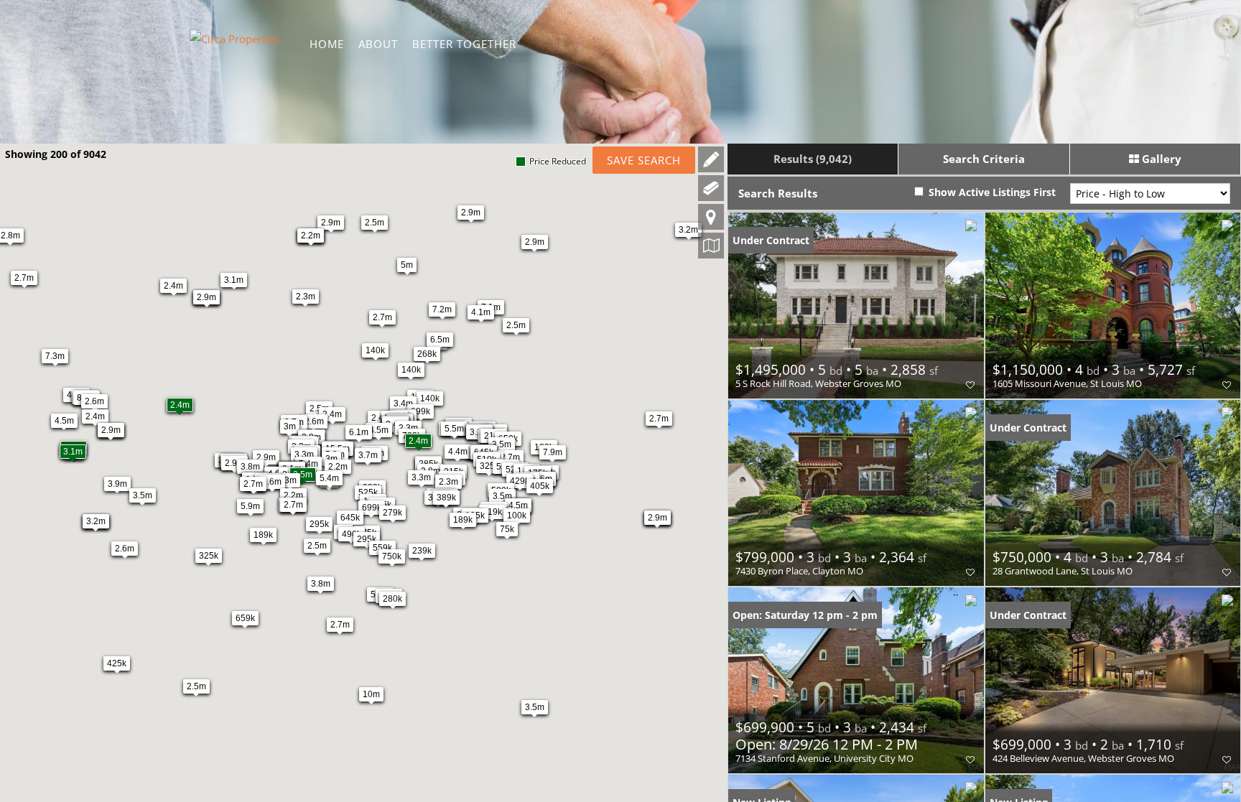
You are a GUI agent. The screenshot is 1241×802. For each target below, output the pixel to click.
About (378, 44)
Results (812, 158)
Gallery (1160, 158)
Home (327, 44)
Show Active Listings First (991, 192)
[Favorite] (970, 384)
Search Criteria (984, 158)
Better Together (464, 44)
